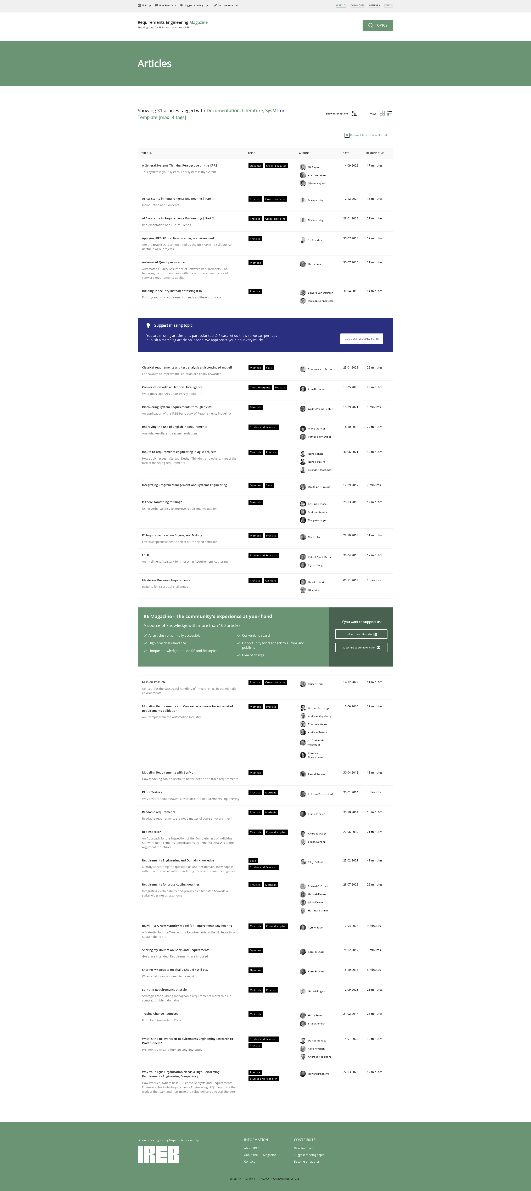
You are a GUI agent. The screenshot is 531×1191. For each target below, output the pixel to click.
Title (144, 153)
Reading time (375, 153)
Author (304, 153)
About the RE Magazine (260, 1155)
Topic (251, 153)
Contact (249, 1161)
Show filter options (337, 113)
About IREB (251, 1148)
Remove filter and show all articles (370, 135)
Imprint (250, 1178)
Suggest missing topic (362, 339)
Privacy (264, 1178)
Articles (341, 5)
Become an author (306, 1161)
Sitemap (235, 1178)
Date (346, 153)
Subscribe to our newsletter (358, 647)
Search (388, 5)
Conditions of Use (286, 1178)
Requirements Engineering (173, 24)
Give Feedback (304, 1148)
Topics (380, 25)
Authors (374, 5)
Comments (357, 5)
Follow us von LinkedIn (359, 634)
